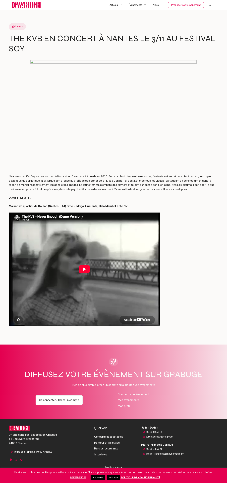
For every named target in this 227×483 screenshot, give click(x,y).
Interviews (100, 454)
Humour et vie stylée (107, 442)
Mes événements (128, 400)
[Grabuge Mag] (26, 5)
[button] (210, 5)
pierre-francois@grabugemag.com (165, 453)
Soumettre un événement (133, 394)
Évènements (135, 4)
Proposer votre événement (186, 4)
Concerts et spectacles (108, 436)
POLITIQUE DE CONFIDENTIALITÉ (140, 477)
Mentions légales (113, 467)
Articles (114, 4)
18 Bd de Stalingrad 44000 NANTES (33, 451)
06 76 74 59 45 (154, 448)
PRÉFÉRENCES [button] (78, 477)
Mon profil (124, 406)
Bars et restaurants (106, 448)
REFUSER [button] (113, 477)
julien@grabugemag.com (159, 436)
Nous (156, 4)
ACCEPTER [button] (98, 477)
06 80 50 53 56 (154, 432)
